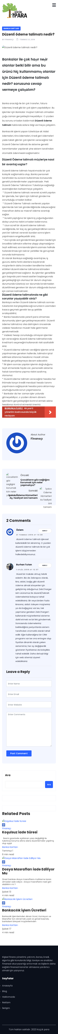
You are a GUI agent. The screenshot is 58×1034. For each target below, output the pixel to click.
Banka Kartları (11, 28)
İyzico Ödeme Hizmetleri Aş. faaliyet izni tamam (23, 496)
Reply (44, 531)
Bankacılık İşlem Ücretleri (24, 910)
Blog (4, 991)
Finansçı (9, 39)
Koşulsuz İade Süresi (19, 832)
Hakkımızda (8, 996)
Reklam (6, 1002)
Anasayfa (7, 985)
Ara (7, 775)
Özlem (19, 529)
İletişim (6, 1008)
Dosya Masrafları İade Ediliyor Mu (28, 871)
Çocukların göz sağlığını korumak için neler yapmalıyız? (35, 482)
